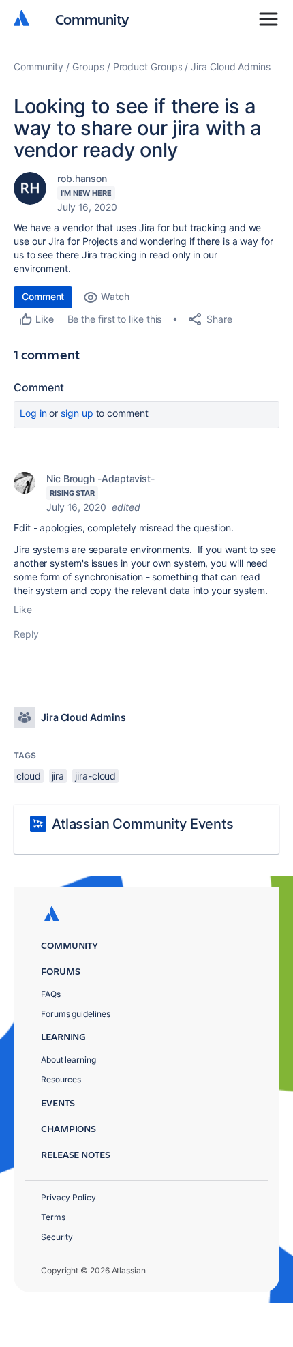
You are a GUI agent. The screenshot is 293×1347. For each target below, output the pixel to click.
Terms (53, 1217)
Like (23, 609)
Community (92, 19)
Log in (33, 413)
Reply (26, 634)
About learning (68, 1059)
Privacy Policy (68, 1197)
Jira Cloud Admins (231, 66)
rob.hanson (82, 178)
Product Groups (148, 66)
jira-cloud (95, 776)
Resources (61, 1079)
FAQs (51, 994)
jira (58, 776)
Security (57, 1237)
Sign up (77, 413)
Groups (88, 66)
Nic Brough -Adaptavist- (100, 478)
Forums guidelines (75, 1014)
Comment (43, 296)
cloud (28, 776)
